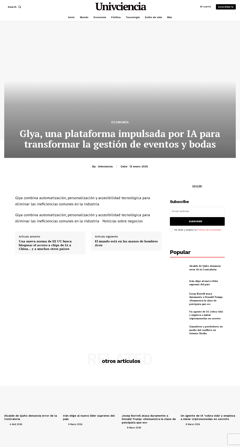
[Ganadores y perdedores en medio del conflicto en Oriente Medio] (178, 330)
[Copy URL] (51, 187)
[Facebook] (18, 187)
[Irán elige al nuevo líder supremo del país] (178, 282)
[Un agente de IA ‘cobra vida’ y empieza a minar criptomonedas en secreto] (178, 315)
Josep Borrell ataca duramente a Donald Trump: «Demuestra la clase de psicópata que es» (206, 299)
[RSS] (209, 193)
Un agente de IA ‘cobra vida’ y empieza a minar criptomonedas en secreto (206, 315)
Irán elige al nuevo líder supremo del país (203, 282)
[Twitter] (193, 193)
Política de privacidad (209, 230)
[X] (26, 187)
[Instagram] (201, 193)
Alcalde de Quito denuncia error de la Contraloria (205, 267)
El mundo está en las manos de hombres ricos (126, 243)
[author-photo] (6, 424)
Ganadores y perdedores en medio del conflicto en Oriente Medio (206, 330)
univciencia (105, 166)
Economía (120, 122)
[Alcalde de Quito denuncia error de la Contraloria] (178, 267)
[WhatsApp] (34, 187)
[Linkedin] (43, 187)
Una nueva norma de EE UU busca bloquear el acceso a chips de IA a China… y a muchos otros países (45, 245)
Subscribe (195, 221)
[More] (59, 187)
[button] (15, 7)
